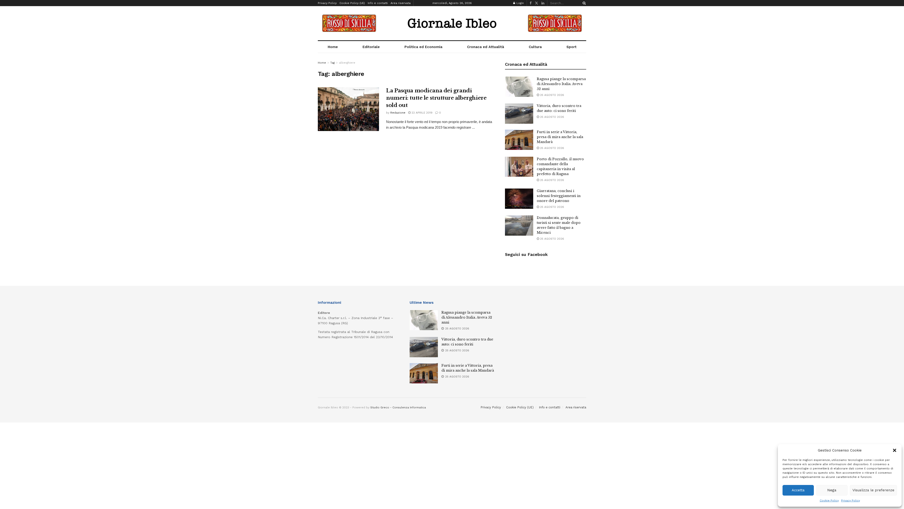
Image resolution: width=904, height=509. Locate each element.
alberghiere (347, 62)
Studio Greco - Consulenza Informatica (398, 407)
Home (333, 47)
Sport (571, 47)
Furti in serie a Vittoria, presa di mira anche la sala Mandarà (560, 137)
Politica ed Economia (423, 47)
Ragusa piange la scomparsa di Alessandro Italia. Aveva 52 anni (561, 84)
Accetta (798, 490)
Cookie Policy (829, 500)
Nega (831, 490)
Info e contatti (378, 3)
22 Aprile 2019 (421, 112)
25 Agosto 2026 (551, 95)
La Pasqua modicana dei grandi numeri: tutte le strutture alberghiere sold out (436, 97)
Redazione (397, 112)
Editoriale (371, 47)
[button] (894, 450)
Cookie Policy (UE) (352, 3)
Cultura (535, 47)
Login (520, 3)
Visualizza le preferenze (873, 490)
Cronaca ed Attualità (485, 47)
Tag (332, 62)
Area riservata (401, 3)
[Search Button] (583, 3)
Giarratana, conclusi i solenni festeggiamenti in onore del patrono (559, 196)
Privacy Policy (850, 500)
